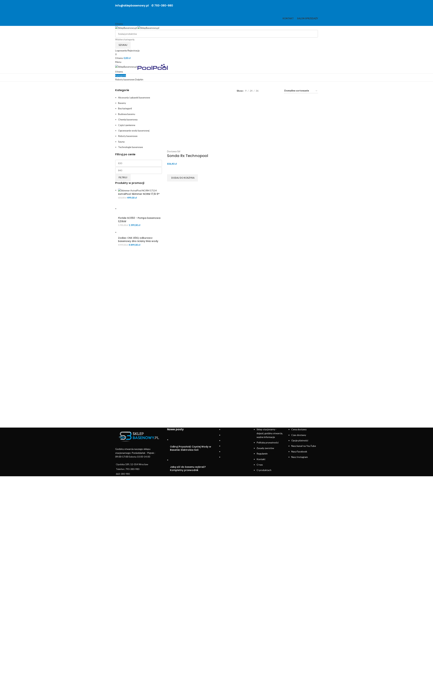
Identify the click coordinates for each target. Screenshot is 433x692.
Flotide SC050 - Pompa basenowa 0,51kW (139, 219)
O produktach (264, 470)
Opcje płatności (299, 440)
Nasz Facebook (299, 451)
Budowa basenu (126, 114)
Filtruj (123, 177)
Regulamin (262, 453)
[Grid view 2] (266, 91)
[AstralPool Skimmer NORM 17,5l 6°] (137, 190)
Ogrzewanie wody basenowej (133, 130)
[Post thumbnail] (176, 439)
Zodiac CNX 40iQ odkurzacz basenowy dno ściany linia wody (138, 239)
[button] (182, 178)
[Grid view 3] (271, 91)
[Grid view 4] (277, 91)
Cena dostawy (299, 429)
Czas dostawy (298, 435)
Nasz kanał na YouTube (303, 445)
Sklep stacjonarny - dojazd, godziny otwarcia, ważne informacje (270, 433)
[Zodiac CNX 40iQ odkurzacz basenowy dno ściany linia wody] (140, 232)
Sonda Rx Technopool (187, 155)
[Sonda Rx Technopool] (190, 123)
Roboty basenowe (127, 136)
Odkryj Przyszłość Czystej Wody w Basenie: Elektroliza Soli (190, 448)
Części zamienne (126, 125)
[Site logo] (126, 27)
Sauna (121, 141)
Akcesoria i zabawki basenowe (134, 97)
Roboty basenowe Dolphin (129, 79)
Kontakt (261, 459)
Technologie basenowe (130, 147)
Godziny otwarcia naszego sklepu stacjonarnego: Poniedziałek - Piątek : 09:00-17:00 (135, 452)
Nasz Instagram (299, 456)
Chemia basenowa (127, 119)
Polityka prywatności (268, 442)
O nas (260, 464)
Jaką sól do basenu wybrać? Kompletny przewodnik (188, 468)
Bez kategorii (125, 108)
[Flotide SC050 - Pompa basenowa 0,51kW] (140, 208)
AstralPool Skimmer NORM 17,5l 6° (138, 194)
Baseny (122, 102)
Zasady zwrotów (265, 448)
